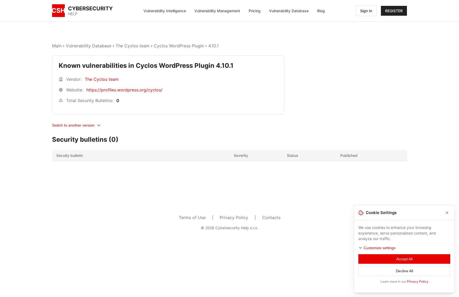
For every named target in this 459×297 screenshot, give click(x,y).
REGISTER (394, 11)
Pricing (255, 11)
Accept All (404, 259)
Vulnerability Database (289, 11)
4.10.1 (213, 45)
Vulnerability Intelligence (164, 11)
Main (57, 45)
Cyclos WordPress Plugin (179, 45)
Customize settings (380, 248)
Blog (321, 11)
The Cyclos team (133, 45)
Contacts (271, 217)
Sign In (366, 11)
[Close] (447, 213)
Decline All (404, 271)
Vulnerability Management (217, 11)
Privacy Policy (234, 217)
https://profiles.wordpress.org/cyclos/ (124, 90)
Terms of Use (192, 217)
